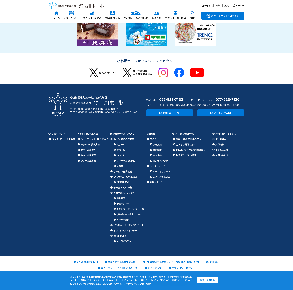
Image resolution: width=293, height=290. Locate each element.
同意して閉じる (207, 280)
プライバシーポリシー (125, 283)
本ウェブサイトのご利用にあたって (169, 280)
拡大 (226, 5)
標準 (217, 5)
